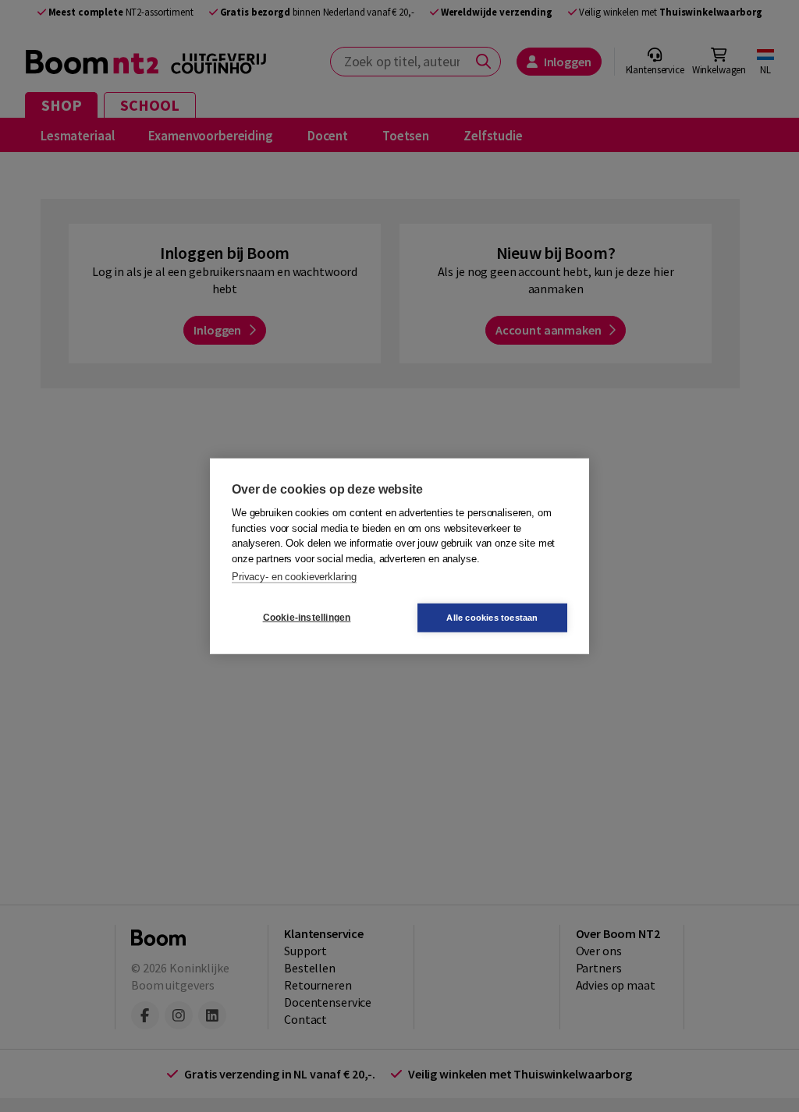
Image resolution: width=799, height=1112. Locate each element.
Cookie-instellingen (307, 617)
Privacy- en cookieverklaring (294, 577)
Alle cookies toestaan (492, 617)
